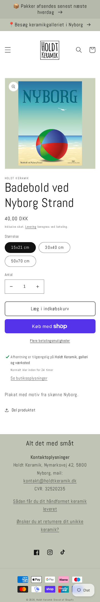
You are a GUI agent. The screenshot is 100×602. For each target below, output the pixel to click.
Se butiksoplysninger (29, 378)
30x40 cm (54, 247)
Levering (30, 227)
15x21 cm (20, 247)
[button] (7, 50)
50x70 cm (20, 261)
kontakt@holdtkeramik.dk (49, 481)
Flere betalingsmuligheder (50, 340)
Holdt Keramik (44, 599)
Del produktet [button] (24, 410)
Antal (9, 274)
